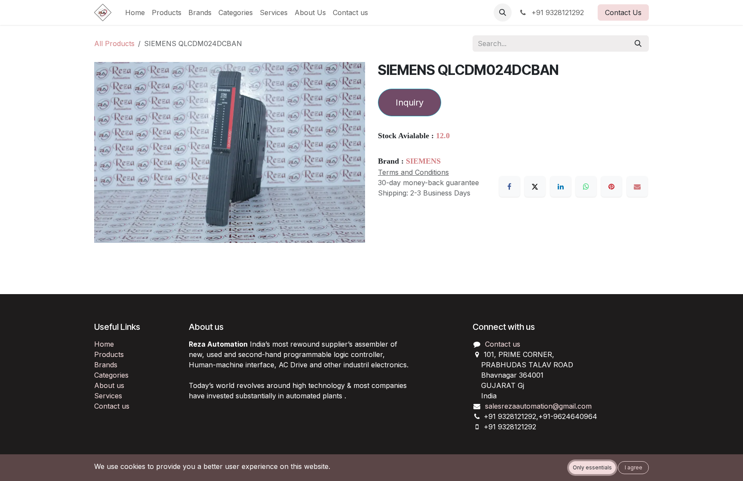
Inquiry (410, 102)
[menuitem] (135, 12)
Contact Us (623, 12)
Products (109, 354)
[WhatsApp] (586, 186)
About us (109, 385)
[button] (503, 12)
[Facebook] (509, 186)
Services (108, 395)
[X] (535, 186)
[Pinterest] (611, 186)
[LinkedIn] (560, 186)
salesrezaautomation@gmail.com (538, 406)
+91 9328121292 (556, 12)
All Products (114, 43)
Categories (111, 375)
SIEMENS (423, 161)
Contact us (111, 406)
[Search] (638, 43)
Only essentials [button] (592, 467)
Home (104, 344)
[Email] (637, 186)
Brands (105, 364)
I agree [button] (633, 467)
